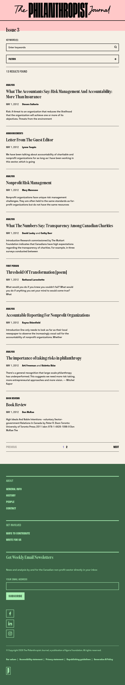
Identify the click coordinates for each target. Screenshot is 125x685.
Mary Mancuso (30, 190)
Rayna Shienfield (31, 322)
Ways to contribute (18, 533)
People (10, 502)
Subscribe (71, 20)
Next (116, 447)
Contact (11, 508)
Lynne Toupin (29, 147)
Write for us (13, 540)
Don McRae (28, 412)
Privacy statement (54, 659)
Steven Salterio (30, 104)
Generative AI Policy (103, 659)
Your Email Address (16, 579)
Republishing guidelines (79, 659)
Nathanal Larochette (33, 279)
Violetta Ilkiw (48, 365)
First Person (12, 266)
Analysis (10, 85)
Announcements (14, 133)
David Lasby (28, 233)
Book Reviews (13, 398)
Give (35, 20)
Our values (11, 659)
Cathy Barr (46, 233)
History (11, 495)
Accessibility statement (31, 659)
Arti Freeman (29, 365)
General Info (14, 489)
